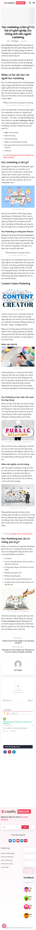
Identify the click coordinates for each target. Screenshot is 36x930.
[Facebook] (10, 840)
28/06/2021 (24, 41)
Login (31, 700)
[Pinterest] (25, 840)
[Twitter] (14, 840)
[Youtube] (18, 840)
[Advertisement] (18, 782)
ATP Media (15, 41)
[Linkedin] (21, 840)
